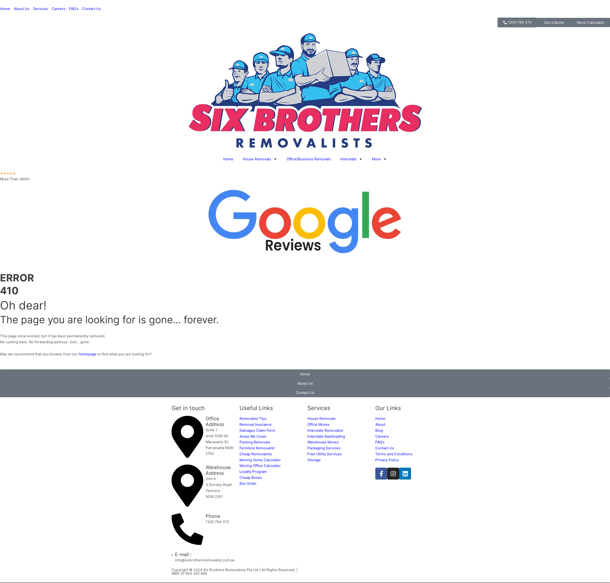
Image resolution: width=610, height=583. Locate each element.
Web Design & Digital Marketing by (337, 570)
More (376, 159)
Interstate (348, 159)
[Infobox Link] (203, 438)
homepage (88, 354)
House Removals (257, 159)
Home (228, 159)
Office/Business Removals (309, 159)
